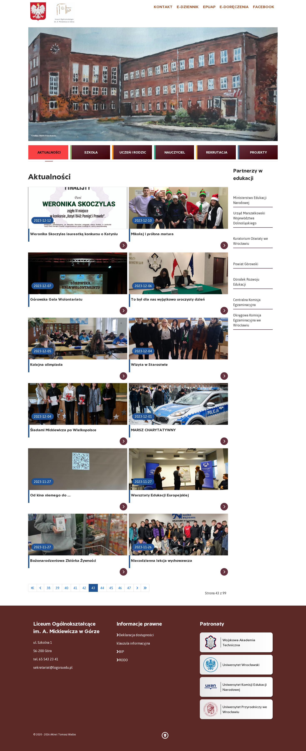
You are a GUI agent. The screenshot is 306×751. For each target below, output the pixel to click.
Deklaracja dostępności (136, 635)
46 (120, 588)
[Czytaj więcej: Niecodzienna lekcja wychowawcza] (224, 572)
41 (75, 588)
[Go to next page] (137, 588)
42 (84, 588)
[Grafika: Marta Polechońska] (153, 84)
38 (48, 588)
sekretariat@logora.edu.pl (52, 667)
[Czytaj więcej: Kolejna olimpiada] (123, 376)
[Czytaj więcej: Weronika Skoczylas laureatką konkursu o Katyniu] (123, 245)
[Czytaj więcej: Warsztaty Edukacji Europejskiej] (224, 506)
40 (66, 588)
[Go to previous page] (40, 588)
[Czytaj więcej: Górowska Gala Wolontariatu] (123, 310)
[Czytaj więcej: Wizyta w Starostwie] (224, 376)
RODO (123, 660)
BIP (121, 652)
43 (93, 588)
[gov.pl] (38, 11)
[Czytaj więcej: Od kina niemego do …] (123, 506)
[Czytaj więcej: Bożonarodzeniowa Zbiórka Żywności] (123, 572)
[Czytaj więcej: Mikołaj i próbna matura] (224, 245)
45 (111, 588)
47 (129, 588)
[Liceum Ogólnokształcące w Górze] (64, 12)
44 (102, 588)
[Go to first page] (32, 588)
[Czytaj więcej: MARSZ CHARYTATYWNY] (224, 441)
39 (57, 588)
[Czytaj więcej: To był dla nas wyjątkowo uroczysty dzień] (224, 310)
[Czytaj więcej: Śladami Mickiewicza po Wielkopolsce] (123, 441)
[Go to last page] (145, 588)
